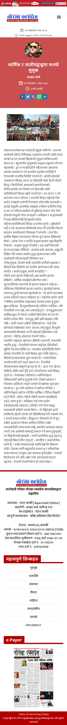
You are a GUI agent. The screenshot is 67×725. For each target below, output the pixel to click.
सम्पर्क (33, 617)
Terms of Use (26, 714)
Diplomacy (33, 625)
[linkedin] (44, 96)
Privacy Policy (41, 714)
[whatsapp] (39, 96)
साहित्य (33, 600)
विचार (33, 592)
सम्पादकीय (33, 608)
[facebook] (22, 96)
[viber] (33, 96)
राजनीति (33, 576)
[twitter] (27, 96)
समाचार (33, 584)
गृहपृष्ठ (33, 568)
